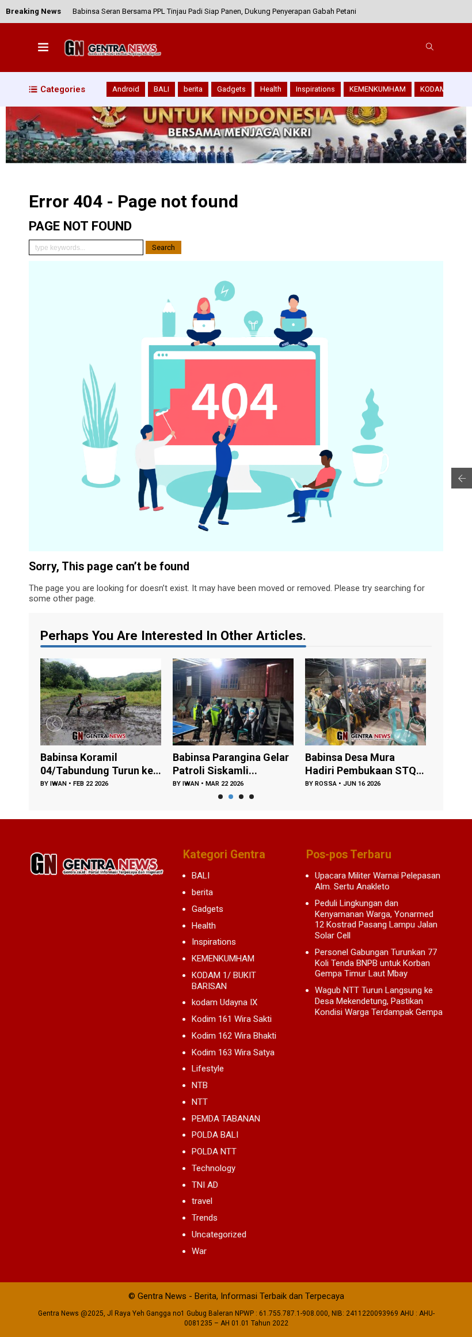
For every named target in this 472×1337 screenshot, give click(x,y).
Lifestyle (208, 1068)
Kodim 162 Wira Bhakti (234, 1036)
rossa (326, 783)
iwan (58, 783)
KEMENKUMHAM (377, 89)
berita (193, 89)
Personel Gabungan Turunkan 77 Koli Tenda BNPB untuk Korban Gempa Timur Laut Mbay (376, 963)
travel (202, 1201)
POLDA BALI (215, 1135)
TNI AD (205, 1185)
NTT (200, 1102)
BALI (161, 89)
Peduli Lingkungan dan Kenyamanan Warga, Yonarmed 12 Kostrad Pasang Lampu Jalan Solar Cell (376, 919)
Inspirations (315, 89)
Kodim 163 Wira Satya (233, 1052)
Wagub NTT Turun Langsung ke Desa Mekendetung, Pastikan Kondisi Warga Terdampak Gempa (379, 1001)
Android (125, 89)
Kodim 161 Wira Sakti (232, 1019)
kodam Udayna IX (224, 1002)
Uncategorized (219, 1234)
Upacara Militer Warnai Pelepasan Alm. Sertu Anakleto (377, 881)
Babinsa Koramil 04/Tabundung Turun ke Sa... (96, 764)
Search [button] (163, 247)
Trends (205, 1218)
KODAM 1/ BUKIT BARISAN (224, 980)
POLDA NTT (214, 1151)
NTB (200, 1085)
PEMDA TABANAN (226, 1118)
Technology (213, 1168)
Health (270, 89)
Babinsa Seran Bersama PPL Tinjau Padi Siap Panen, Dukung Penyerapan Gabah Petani (214, 9)
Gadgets (231, 89)
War (199, 1251)
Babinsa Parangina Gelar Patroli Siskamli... (231, 764)
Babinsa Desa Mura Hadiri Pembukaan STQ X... (360, 764)
